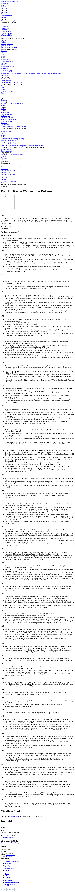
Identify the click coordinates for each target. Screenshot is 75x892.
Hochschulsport (9, 869)
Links (2, 54)
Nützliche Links (6, 45)
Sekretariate (4, 30)
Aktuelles (4, 51)
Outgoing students (6, 151)
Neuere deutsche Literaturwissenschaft (13, 37)
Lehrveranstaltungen (7, 61)
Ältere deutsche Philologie (9, 47)
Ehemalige (4, 100)
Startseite (3, 7)
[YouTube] (7, 890)
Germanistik (4, 176)
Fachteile (3, 17)
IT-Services (8, 867)
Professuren (4, 26)
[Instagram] (10, 890)
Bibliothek (8, 863)
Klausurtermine (5, 124)
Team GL (4, 24)
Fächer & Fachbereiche (12, 862)
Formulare (4, 123)
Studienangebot (5, 112)
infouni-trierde (10, 855)
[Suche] (1, 165)
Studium (3, 42)
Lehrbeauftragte (6, 31)
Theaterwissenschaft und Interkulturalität (13, 126)
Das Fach (4, 8)
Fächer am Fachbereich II (9, 174)
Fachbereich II (5, 172)
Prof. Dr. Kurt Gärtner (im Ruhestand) (12, 103)
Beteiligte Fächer (6, 131)
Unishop (7, 870)
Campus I (4, 838)
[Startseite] (9, 1)
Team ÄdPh (4, 52)
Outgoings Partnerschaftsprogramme (12, 154)
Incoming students (6, 149)
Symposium (4, 68)
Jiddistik (3, 56)
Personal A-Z (5, 63)
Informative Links (6, 35)
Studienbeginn (5, 116)
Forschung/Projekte (7, 44)
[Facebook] (2, 890)
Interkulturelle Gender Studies (10, 144)
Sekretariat (4, 65)
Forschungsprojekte (7, 33)
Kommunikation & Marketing (10, 843)
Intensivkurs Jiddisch (7, 72)
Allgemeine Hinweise (7, 114)
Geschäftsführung (6, 15)
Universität (4, 169)
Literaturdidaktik (6, 81)
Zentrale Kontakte (6, 856)
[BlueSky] (5, 890)
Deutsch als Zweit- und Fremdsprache (12, 82)
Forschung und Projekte (8, 91)
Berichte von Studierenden (9, 140)
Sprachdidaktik (5, 79)
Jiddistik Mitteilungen (7, 66)
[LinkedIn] (13, 890)
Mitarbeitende (5, 28)
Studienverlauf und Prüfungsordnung (12, 139)
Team (2, 88)
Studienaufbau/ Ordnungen (9, 119)
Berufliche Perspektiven (8, 142)
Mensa (7, 865)
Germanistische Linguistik (9, 21)
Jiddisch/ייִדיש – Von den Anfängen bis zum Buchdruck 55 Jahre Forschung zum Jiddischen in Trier (31, 73)
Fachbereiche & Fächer (8, 170)
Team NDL (4, 40)
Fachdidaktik (5, 75)
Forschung (4, 156)
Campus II (11, 838)
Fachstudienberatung (7, 117)
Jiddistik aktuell (5, 59)
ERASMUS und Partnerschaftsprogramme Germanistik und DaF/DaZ (22, 146)
